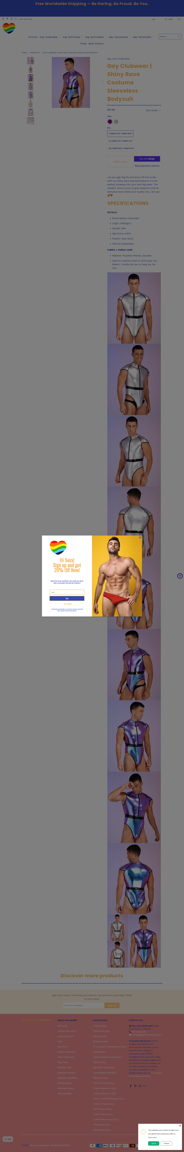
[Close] (180, 1125)
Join (66, 598)
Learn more (152, 1137)
